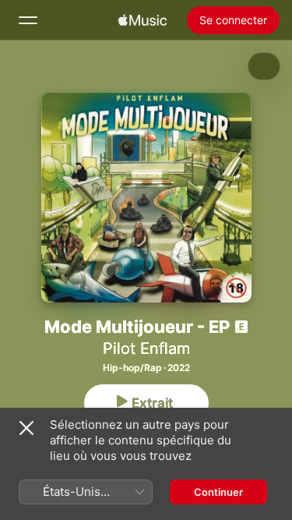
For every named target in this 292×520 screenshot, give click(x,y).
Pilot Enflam (146, 348)
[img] (142, 20)
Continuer (218, 492)
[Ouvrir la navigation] (28, 20)
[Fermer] (26, 428)
